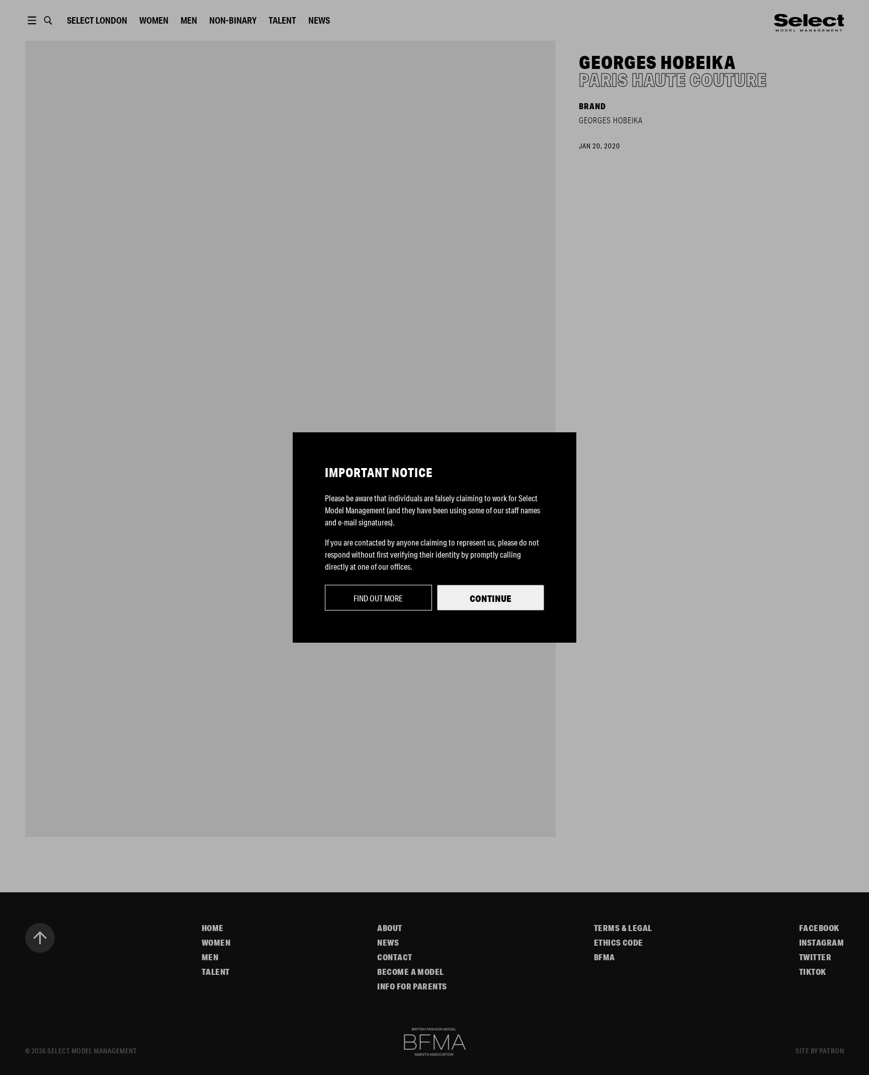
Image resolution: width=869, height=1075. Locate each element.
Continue (490, 598)
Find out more (378, 598)
